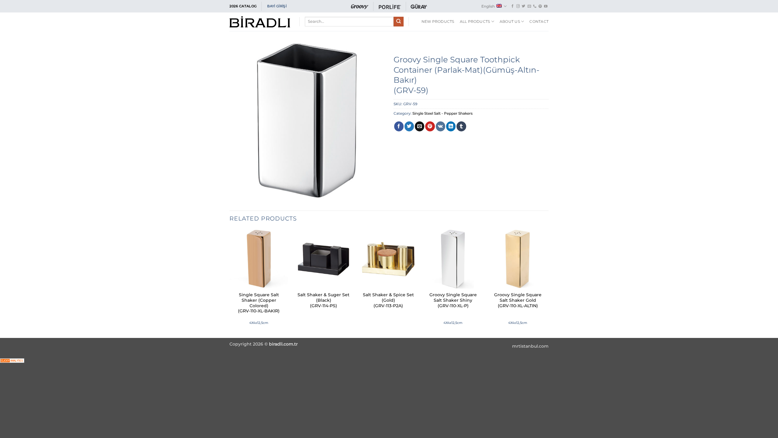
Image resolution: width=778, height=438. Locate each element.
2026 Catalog (243, 6)
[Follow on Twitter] (523, 6)
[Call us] (534, 6)
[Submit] (398, 21)
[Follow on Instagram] (518, 6)
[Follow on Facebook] (512, 6)
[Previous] (229, 283)
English (488, 6)
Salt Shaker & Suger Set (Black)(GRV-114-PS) (323, 300)
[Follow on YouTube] (545, 6)
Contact (539, 21)
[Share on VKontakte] (440, 126)
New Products (438, 21)
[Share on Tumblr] (461, 126)
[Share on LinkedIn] (451, 126)
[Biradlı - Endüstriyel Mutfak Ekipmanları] (259, 22)
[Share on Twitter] (409, 126)
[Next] (546, 283)
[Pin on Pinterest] (430, 126)
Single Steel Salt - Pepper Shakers (442, 113)
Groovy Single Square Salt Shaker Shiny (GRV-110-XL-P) (453, 300)
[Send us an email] (529, 6)
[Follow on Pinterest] (540, 6)
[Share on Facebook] (399, 126)
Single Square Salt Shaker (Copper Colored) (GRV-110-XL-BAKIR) (259, 302)
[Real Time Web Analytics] (12, 360)
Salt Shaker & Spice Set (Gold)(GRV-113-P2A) (388, 300)
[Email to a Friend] (419, 126)
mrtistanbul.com (530, 346)
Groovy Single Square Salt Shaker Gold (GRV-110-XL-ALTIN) (518, 300)
